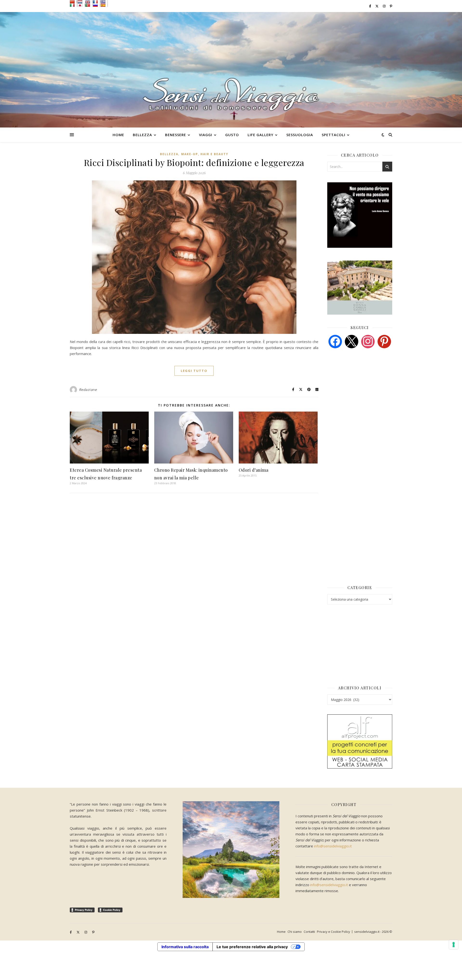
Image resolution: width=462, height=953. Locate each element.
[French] (96, 1)
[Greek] (104, 1)
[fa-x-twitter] (377, 6)
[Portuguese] (88, 5)
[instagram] (384, 6)
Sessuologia (299, 134)
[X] (351, 341)
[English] (88, 1)
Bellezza (142, 134)
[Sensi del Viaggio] (231, 69)
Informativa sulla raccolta (185, 946)
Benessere (175, 134)
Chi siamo (295, 931)
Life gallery (260, 134)
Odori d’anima (254, 470)
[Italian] (73, 5)
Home (118, 134)
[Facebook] (335, 341)
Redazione (88, 389)
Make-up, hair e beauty (204, 154)
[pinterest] (384, 341)
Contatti (309, 931)
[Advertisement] (363, 389)
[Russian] (96, 5)
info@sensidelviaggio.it (333, 846)
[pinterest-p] (391, 6)
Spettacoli (333, 134)
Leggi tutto (194, 370)
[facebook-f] (370, 6)
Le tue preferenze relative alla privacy (252, 946)
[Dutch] (81, 1)
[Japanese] (81, 5)
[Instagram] (368, 341)
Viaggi (205, 134)
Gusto (232, 134)
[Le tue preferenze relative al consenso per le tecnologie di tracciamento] (453, 944)
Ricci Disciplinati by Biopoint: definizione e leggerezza (194, 162)
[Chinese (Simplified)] (73, 1)
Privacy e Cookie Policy (333, 931)
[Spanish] (104, 5)
